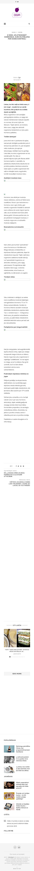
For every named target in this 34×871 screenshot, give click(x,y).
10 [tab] (24, 656)
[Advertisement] (17, 58)
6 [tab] (17, 656)
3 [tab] (13, 656)
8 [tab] (20, 656)
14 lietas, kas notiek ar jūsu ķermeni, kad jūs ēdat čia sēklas (23, 768)
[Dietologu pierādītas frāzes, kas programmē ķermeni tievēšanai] (9, 748)
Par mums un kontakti (17, 854)
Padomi (14, 32)
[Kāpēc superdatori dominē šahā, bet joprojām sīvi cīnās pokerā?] (9, 785)
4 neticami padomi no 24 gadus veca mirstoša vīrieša (22, 759)
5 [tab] (16, 656)
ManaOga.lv (11, 857)
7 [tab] (19, 656)
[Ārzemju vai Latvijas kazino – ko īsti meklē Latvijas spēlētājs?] (9, 795)
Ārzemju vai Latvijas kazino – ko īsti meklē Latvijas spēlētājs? (22, 796)
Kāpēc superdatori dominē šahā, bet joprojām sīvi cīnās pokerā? (22, 785)
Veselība (20, 32)
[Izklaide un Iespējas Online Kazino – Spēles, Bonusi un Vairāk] (9, 806)
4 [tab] (14, 656)
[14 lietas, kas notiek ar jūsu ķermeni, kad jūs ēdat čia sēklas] (9, 769)
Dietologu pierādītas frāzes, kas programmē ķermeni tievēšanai (23, 749)
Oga (19, 77)
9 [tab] (22, 656)
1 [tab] (9, 656)
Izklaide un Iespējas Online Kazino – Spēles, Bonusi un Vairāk (22, 806)
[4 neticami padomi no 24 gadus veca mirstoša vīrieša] (9, 759)
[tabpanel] (17, 642)
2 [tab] (11, 656)
